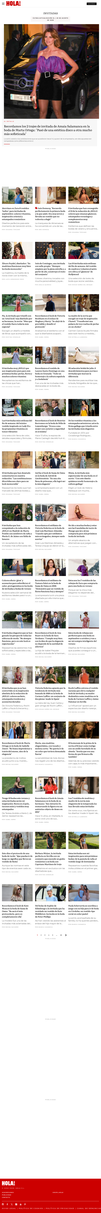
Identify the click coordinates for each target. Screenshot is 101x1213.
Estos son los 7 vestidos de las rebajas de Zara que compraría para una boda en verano (83, 583)
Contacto (6, 1197)
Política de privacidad (60, 1208)
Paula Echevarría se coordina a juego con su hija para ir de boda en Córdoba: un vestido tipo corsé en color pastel (83, 909)
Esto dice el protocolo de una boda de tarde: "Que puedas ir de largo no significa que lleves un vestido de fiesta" (17, 857)
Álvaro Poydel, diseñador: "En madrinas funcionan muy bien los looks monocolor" (16, 266)
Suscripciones (8, 1192)
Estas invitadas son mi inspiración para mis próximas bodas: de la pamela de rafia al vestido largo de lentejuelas (82, 857)
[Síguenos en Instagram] (3, 1204)
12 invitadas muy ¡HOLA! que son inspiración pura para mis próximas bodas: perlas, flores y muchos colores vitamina (17, 372)
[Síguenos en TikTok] (16, 1204)
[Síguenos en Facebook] (7, 1204)
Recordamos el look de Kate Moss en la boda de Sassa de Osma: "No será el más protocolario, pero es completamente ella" (15, 911)
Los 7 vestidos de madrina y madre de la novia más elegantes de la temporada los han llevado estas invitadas (82, 802)
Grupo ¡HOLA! (58, 1192)
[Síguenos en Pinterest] (25, 1204)
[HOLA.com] (50, 1183)
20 (61, 935)
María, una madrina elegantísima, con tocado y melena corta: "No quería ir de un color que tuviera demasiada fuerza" (50, 748)
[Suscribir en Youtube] (21, 1204)
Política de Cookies (31, 1208)
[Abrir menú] (3, 4)
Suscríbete (91, 3)
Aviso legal (9, 1208)
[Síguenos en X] (12, 1204)
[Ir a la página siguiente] (66, 935)
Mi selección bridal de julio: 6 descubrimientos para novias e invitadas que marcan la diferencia (83, 372)
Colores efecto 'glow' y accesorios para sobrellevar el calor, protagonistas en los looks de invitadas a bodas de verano (17, 584)
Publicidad (6, 1195)
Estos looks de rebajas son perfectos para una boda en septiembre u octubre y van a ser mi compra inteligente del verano (82, 638)
